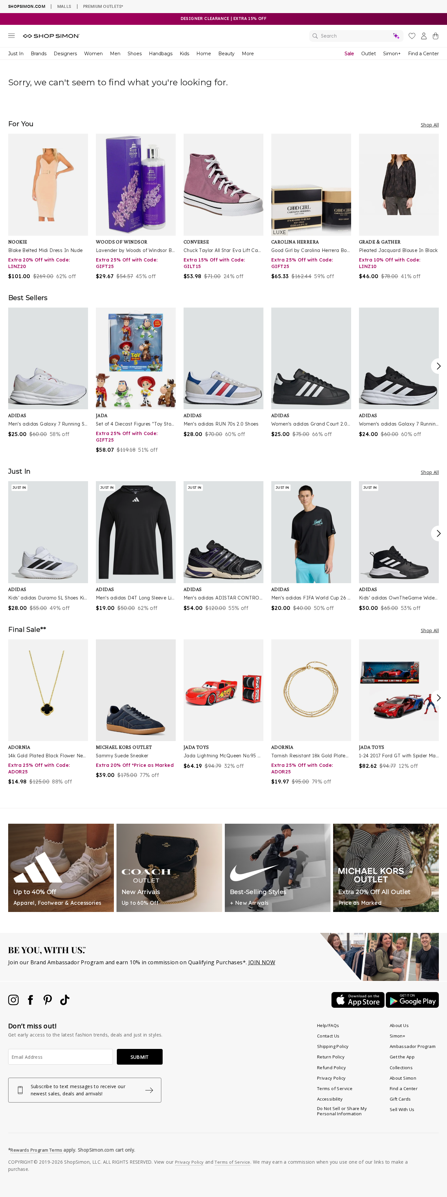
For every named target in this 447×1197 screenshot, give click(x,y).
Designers (65, 54)
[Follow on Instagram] (14, 1003)
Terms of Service (334, 1088)
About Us (399, 1025)
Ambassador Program (413, 1046)
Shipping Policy (333, 1046)
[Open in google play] (412, 1005)
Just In (16, 54)
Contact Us (328, 1036)
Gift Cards (400, 1099)
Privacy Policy (331, 1078)
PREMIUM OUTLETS (103, 6)
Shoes (135, 54)
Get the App (402, 1057)
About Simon (403, 1078)
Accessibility (330, 1099)
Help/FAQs (328, 1025)
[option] (48, 207)
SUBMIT (140, 1057)
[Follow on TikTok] (65, 1003)
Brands (38, 54)
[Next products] (439, 366)
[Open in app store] (358, 1005)
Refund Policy (331, 1068)
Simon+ (392, 54)
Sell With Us (402, 1109)
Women (93, 54)
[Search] (356, 36)
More (248, 54)
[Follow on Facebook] (31, 1003)
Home (203, 54)
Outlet (368, 54)
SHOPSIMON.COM (26, 6)
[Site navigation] (11, 37)
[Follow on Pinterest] (48, 1003)
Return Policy (331, 1057)
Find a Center (423, 54)
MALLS (64, 6)
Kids (184, 54)
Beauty (226, 54)
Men (115, 54)
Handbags (160, 54)
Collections (401, 1068)
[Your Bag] (435, 37)
